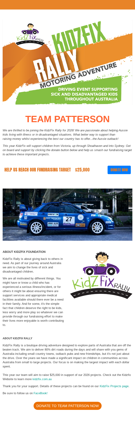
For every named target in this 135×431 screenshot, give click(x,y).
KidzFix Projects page (114, 386)
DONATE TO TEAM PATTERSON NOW (67, 406)
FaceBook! (41, 393)
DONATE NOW (119, 170)
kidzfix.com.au (43, 379)
